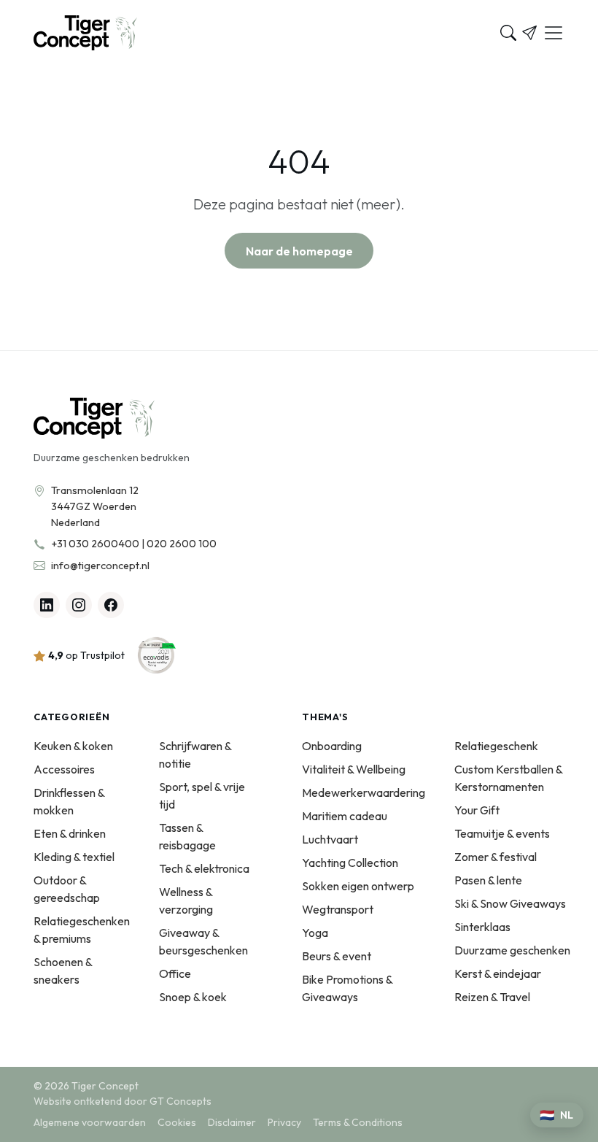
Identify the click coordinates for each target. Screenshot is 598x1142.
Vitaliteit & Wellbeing (353, 769)
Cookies (177, 1122)
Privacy (284, 1122)
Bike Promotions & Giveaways (347, 988)
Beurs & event (336, 956)
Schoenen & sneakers (63, 970)
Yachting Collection (350, 862)
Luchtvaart (330, 839)
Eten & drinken (70, 833)
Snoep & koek (193, 996)
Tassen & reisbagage (187, 836)
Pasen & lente (488, 880)
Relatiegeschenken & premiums (82, 930)
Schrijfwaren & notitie (195, 754)
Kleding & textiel (74, 856)
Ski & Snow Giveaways (510, 903)
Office (175, 973)
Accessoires (64, 769)
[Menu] (553, 33)
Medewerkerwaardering (363, 792)
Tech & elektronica (204, 868)
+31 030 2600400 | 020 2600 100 (134, 543)
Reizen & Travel (492, 996)
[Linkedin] (47, 605)
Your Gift (477, 810)
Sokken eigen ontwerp (358, 886)
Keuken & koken (73, 745)
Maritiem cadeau (344, 816)
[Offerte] (529, 33)
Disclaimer (232, 1122)
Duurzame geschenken (512, 950)
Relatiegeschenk (496, 745)
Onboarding (332, 745)
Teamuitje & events (502, 833)
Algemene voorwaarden (90, 1122)
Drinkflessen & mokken (69, 801)
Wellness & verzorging (186, 900)
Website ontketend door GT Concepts (122, 1101)
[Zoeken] (508, 33)
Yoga (315, 932)
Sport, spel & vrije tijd (202, 795)
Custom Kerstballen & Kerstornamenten (508, 778)
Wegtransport (337, 909)
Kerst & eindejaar (497, 973)
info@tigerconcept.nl (100, 565)
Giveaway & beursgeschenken (203, 941)
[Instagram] (79, 605)
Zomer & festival (495, 856)
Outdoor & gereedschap (67, 889)
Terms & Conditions (358, 1122)
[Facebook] (111, 605)
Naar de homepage (299, 251)
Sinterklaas (482, 926)
